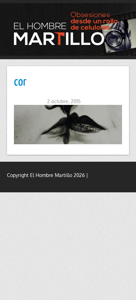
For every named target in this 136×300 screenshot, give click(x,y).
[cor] (68, 125)
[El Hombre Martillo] (68, 28)
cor (20, 81)
